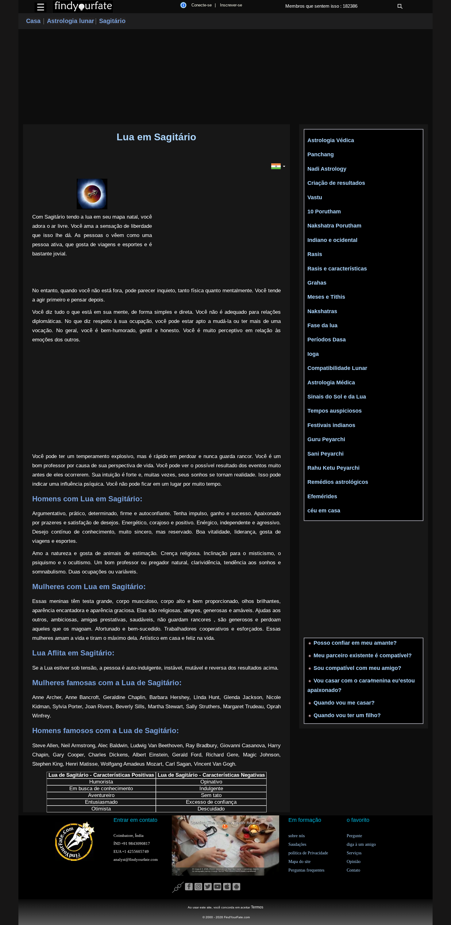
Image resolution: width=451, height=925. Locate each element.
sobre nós (296, 836)
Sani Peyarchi (325, 454)
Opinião (353, 861)
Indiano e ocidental (332, 240)
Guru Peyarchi (326, 439)
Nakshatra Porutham (334, 226)
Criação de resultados (336, 183)
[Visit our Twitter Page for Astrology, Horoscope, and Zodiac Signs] (208, 887)
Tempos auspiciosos (334, 411)
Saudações (297, 844)
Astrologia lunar (70, 20)
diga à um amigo (361, 844)
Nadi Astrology (326, 169)
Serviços (354, 853)
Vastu (314, 197)
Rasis (314, 254)
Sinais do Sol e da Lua (336, 397)
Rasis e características (337, 269)
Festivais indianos (331, 425)
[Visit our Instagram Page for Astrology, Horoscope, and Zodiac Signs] (198, 887)
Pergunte (354, 836)
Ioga (313, 354)
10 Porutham (324, 211)
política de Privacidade (308, 853)
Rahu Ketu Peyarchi (333, 468)
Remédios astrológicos (337, 482)
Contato (353, 870)
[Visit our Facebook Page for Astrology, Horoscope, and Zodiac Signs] (189, 887)
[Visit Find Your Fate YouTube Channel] (217, 887)
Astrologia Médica (331, 382)
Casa (33, 20)
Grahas (316, 283)
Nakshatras (322, 311)
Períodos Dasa (326, 339)
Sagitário (112, 20)
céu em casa (323, 510)
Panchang (320, 154)
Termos (257, 907)
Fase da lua (322, 325)
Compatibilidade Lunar (337, 368)
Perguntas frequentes (306, 870)
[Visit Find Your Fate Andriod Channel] (236, 887)
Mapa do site (299, 861)
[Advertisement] (225, 77)
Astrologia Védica (330, 140)
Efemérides (322, 496)
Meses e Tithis (326, 297)
